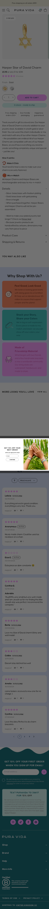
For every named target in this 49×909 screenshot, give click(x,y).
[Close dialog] (47, 440)
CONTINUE (12, 459)
